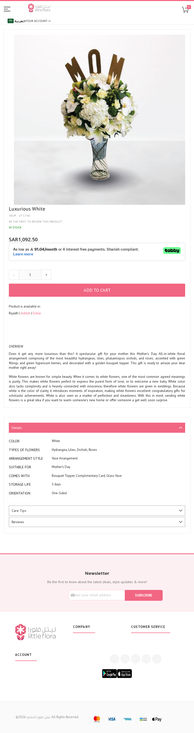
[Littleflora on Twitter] (125, 658)
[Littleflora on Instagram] (135, 658)
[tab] (97, 428)
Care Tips (19, 510)
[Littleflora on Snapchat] (156, 658)
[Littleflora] (39, 9)
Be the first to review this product (35, 221)
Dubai (37, 313)
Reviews (18, 522)
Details (17, 427)
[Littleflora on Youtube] (146, 658)
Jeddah (25, 313)
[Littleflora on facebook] (114, 658)
